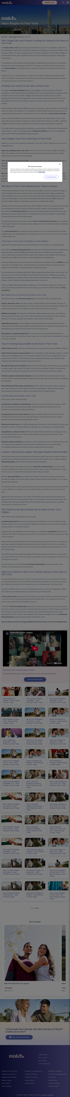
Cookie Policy (41, 172)
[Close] (60, 164)
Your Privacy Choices (51, 177)
